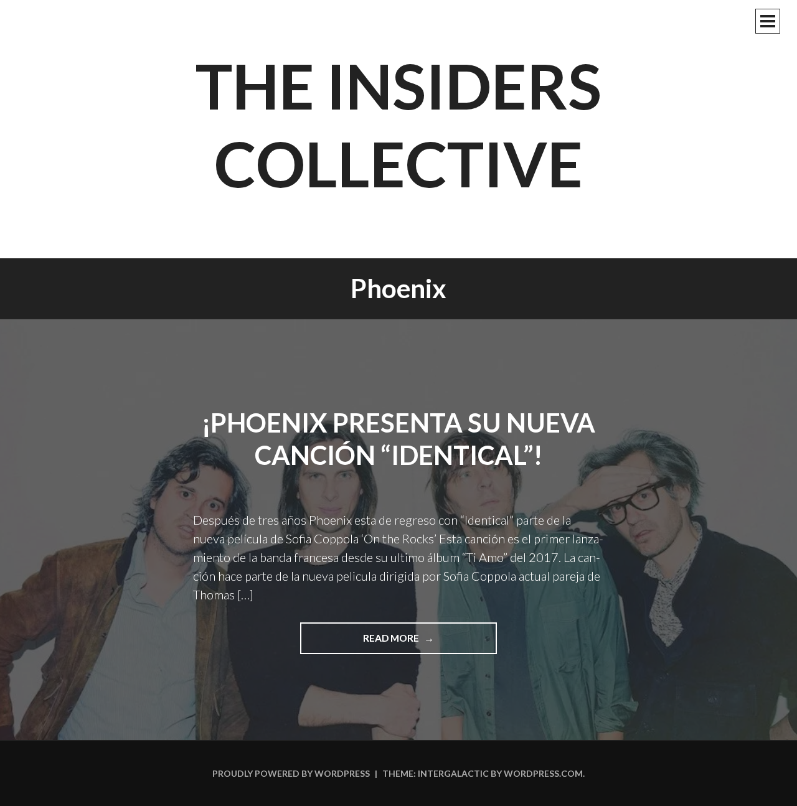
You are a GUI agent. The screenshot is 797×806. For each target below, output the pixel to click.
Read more (410, 643)
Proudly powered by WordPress (291, 773)
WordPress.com (543, 773)
